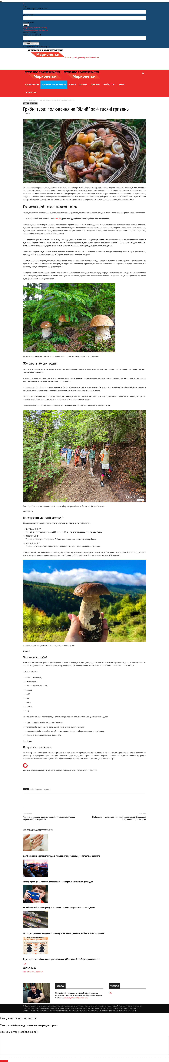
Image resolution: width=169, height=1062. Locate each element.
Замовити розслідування (54, 84)
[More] (36, 803)
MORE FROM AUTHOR (45, 830)
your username (28, 15)
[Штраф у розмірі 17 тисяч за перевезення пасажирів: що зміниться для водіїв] (84, 868)
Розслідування (32, 84)
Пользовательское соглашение (35, 30)
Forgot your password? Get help (35, 27)
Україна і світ (109, 84)
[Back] (24, 4)
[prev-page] (24, 964)
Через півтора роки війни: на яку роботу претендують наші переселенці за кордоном (49, 818)
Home (25, 100)
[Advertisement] (68, 64)
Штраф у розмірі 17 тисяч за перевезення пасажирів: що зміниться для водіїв (58, 881)
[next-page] (25, 964)
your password (28, 22)
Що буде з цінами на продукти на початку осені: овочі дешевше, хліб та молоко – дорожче (63, 933)
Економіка (95, 84)
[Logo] (42, 79)
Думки (122, 84)
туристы (46, 789)
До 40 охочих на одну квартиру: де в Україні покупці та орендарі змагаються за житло (61, 856)
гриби (32, 789)
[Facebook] (25, 803)
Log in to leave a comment (33, 972)
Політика (83, 84)
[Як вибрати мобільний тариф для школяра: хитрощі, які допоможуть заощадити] (84, 894)
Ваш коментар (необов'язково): (19, 1031)
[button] (143, 74)
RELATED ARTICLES (30, 830)
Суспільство (30, 92)
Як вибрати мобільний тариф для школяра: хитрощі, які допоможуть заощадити (59, 907)
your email (27, 41)
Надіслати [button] (4, 1061)
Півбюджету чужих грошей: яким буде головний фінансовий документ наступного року (119, 818)
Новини (72, 84)
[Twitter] (30, 803)
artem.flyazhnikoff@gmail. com (76, 998)
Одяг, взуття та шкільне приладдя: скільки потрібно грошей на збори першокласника (61, 959)
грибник (39, 789)
